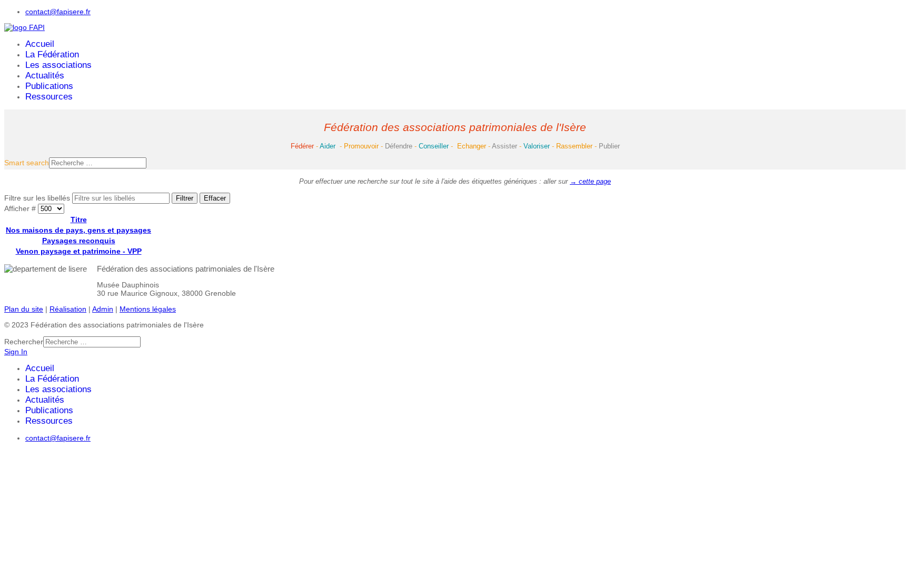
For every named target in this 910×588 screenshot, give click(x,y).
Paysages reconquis (78, 240)
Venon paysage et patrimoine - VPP (79, 251)
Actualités (44, 76)
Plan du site (23, 309)
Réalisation (68, 309)
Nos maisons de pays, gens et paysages (78, 230)
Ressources (49, 97)
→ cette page (590, 181)
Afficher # (21, 208)
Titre (79, 219)
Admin (102, 309)
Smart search (26, 162)
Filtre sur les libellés (38, 198)
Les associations (58, 65)
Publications (49, 86)
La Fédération (52, 54)
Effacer (215, 198)
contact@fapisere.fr (58, 11)
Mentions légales (148, 309)
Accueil (39, 44)
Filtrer (184, 198)
